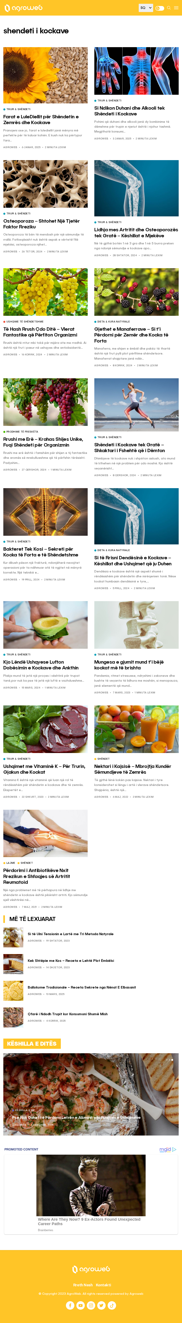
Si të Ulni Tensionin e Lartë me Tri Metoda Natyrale (71, 934)
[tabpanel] (91, 1094)
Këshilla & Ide (25, 1111)
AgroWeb (10, 147)
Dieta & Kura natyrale (113, 322)
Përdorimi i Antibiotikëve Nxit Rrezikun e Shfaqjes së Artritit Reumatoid (36, 876)
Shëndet (103, 759)
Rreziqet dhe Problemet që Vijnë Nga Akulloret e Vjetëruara (67, 1118)
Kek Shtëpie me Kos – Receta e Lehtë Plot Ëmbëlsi (71, 961)
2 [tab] (169, 1060)
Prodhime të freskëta (22, 432)
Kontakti (103, 1285)
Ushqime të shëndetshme (25, 322)
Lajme (10, 863)
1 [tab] (167, 1060)
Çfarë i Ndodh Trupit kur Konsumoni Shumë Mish (68, 1014)
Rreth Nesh (83, 1285)
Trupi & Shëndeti (18, 110)
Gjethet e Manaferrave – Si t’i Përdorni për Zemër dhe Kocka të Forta (131, 335)
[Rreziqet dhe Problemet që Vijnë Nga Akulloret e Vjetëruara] (91, 1094)
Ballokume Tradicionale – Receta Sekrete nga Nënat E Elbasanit (82, 987)
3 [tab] (172, 1060)
